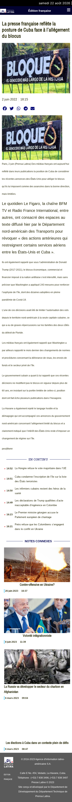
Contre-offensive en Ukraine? (37, 584)
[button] (4, 108)
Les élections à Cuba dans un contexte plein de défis (37, 743)
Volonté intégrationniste (37, 635)
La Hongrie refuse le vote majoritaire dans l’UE (40, 468)
